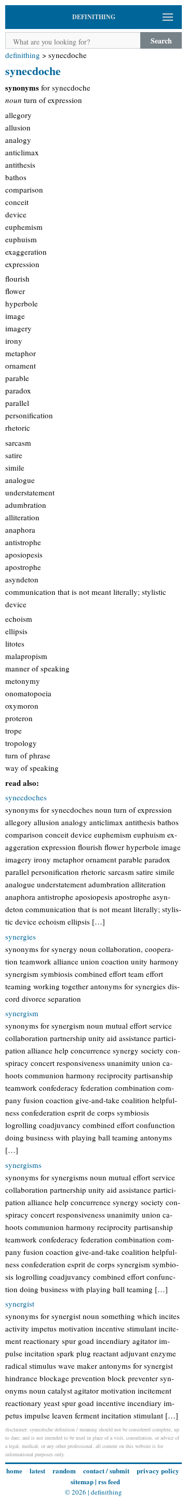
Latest (37, 1470)
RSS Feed (109, 1481)
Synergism (21, 1013)
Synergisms (23, 1165)
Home (14, 1470)
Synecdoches (26, 797)
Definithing (22, 55)
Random (64, 1470)
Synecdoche (33, 70)
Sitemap (82, 1481)
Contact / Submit (106, 1470)
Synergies (20, 936)
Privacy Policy (158, 1470)
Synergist (19, 1303)
